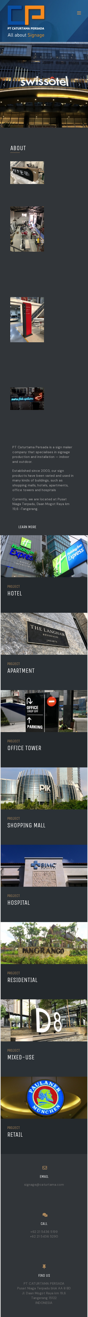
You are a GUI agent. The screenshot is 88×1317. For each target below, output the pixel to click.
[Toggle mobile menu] (79, 13)
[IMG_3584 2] (44, 615)
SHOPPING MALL (26, 825)
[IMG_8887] (44, 924)
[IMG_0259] (44, 537)
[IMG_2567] (44, 847)
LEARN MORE (24, 527)
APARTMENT (21, 670)
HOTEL (14, 593)
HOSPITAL (18, 902)
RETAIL (15, 1134)
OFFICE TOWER (24, 748)
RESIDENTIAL (22, 980)
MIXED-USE (20, 1057)
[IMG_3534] (44, 1002)
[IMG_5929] (44, 692)
